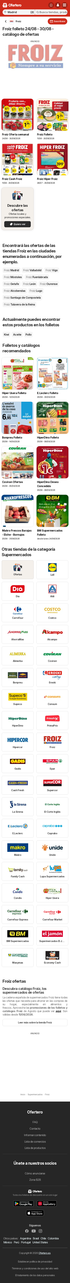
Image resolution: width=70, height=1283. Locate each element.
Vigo (52, 270)
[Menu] (64, 5)
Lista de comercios (35, 1141)
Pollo (28, 334)
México (7, 1242)
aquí (58, 1011)
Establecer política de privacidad (35, 1261)
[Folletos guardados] (51, 5)
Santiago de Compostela (22, 297)
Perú (16, 1242)
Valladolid (32, 270)
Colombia (53, 1238)
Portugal (26, 1242)
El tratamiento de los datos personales (35, 1275)
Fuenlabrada (37, 277)
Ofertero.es (44, 1253)
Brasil (36, 1238)
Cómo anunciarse (35, 1173)
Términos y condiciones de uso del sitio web (35, 1268)
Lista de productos (35, 1148)
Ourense (48, 284)
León (29, 284)
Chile (43, 1238)
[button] (58, 5)
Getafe (11, 284)
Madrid (11, 270)
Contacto (35, 1128)
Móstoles (13, 277)
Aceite (17, 334)
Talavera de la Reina (19, 304)
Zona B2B (35, 1179)
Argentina (25, 1238)
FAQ (35, 1122)
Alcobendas (14, 290)
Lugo (36, 290)
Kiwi (6, 334)
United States (40, 1242)
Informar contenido (35, 1135)
